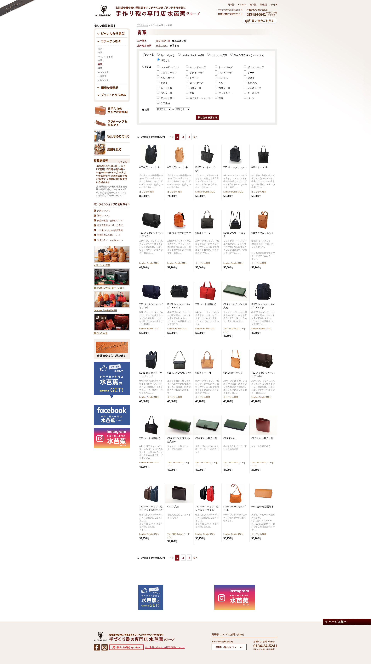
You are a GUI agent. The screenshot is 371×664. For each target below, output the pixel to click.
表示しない (162, 45)
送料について (103, 215)
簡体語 (263, 4)
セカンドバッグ (197, 67)
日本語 (231, 4)
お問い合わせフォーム (229, 647)
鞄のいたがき (167, 55)
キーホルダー (254, 93)
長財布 (164, 82)
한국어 (273, 4)
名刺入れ (252, 82)
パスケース (195, 88)
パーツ (250, 98)
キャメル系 (103, 72)
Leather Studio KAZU (192, 55)
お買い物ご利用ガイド (230, 14)
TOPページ (142, 25)
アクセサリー (167, 98)
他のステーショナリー (201, 98)
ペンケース (166, 93)
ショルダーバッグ (169, 67)
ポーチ (250, 72)
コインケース (196, 82)
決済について (103, 210)
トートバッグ (225, 67)
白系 (100, 52)
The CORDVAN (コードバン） (249, 55)
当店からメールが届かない (110, 240)
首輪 (220, 98)
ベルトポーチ (167, 77)
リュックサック (168, 72)
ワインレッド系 (105, 56)
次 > (195, 137)
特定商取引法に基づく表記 (110, 225)
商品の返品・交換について (110, 220)
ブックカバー (225, 93)
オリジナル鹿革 (218, 55)
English (242, 4)
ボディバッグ (196, 72)
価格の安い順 (163, 40)
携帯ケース (224, 88)
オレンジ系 (103, 80)
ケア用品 (165, 103)
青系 (100, 64)
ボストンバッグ (255, 67)
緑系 (100, 68)
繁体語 (252, 4)
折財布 (250, 77)
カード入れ (166, 88)
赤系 (100, 60)
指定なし (165, 60)
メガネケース (254, 88)
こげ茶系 (102, 76)
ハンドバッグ (225, 72)
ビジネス (223, 77)
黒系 (100, 48)
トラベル (194, 77)
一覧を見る (121, 162)
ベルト (221, 82)
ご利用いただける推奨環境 (110, 230)
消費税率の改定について (109, 235)
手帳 (191, 93)
